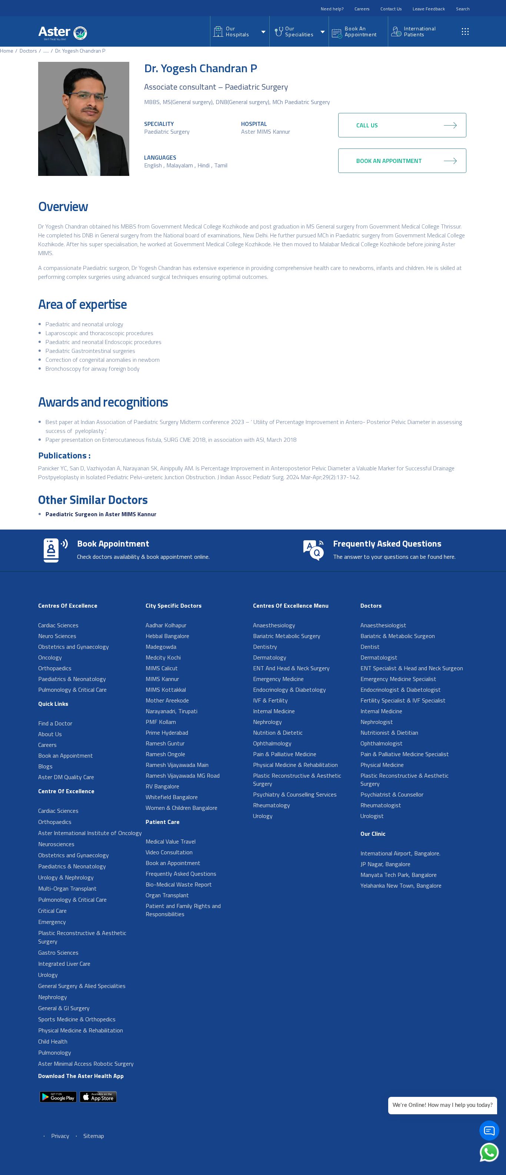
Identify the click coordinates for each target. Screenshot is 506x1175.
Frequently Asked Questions (181, 873)
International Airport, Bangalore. (400, 853)
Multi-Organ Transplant (67, 888)
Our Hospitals (237, 31)
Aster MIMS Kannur (265, 131)
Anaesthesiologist (383, 625)
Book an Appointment (65, 755)
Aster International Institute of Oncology (90, 832)
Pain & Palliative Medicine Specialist (404, 754)
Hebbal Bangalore (167, 635)
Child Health (52, 1041)
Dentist (370, 646)
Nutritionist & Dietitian (389, 732)
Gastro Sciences (58, 952)
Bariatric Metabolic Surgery (286, 635)
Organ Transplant (167, 895)
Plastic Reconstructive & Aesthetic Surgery (82, 937)
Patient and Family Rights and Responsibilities (183, 909)
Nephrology (52, 996)
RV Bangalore (162, 786)
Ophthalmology (272, 743)
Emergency (52, 921)
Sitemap (93, 1135)
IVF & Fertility (270, 700)
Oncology (50, 657)
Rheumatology (271, 805)
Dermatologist (378, 657)
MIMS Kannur (162, 678)
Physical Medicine (382, 764)
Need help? (332, 8)
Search (463, 8)
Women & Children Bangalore (181, 807)
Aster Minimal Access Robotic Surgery (86, 1063)
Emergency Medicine (278, 678)
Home (6, 50)
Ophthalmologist (381, 743)
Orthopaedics (54, 668)
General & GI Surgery (64, 1008)
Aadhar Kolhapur (166, 625)
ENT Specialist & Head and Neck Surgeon (411, 668)
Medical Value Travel (171, 841)
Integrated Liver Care (64, 963)
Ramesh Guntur (165, 743)
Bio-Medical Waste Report (179, 884)
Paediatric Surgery (167, 131)
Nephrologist (376, 721)
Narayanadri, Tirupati (171, 711)
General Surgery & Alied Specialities (82, 985)
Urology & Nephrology (66, 877)
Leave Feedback (429, 8)
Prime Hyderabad (167, 732)
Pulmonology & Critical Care (72, 689)
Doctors (28, 50)
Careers (361, 8)
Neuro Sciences (57, 635)
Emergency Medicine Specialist (398, 678)
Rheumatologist (380, 805)
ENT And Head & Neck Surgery (291, 668)
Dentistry (265, 646)
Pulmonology (54, 1052)
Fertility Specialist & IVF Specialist (403, 700)
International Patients (420, 31)
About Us (50, 734)
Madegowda (161, 646)
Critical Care (52, 910)
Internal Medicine (274, 711)
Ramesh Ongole (165, 754)
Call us (367, 125)
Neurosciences (56, 843)
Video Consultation (169, 852)
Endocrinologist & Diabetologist (400, 689)
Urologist (372, 815)
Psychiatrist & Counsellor (391, 794)
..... (46, 50)
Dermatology (269, 657)
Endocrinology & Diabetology (289, 689)
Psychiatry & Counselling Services (295, 794)
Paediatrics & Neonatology (72, 678)
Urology (48, 974)
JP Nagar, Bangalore (385, 863)
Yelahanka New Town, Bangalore (401, 885)
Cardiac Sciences (58, 625)
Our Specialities (299, 31)
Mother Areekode (167, 700)
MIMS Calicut (162, 668)
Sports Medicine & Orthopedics (77, 1019)
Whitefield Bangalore (172, 796)
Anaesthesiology (274, 625)
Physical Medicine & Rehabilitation (80, 1030)
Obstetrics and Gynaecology (73, 646)
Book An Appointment (361, 31)
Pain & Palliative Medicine (284, 754)
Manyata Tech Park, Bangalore (398, 874)
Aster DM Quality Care (66, 776)
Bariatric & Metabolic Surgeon (397, 635)
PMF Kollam (161, 721)
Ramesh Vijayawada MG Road (183, 775)
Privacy (60, 1135)
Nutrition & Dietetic (278, 732)
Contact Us (391, 8)
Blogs (45, 766)
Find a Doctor (55, 723)
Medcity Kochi (163, 657)
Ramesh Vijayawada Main (177, 764)
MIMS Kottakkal (166, 689)
